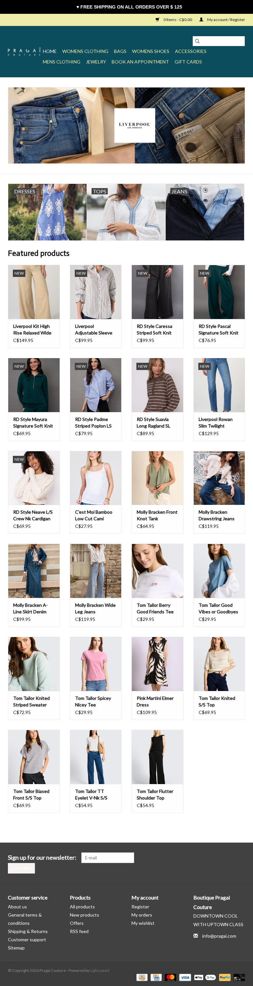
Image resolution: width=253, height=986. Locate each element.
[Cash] (141, 976)
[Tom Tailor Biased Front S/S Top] (34, 757)
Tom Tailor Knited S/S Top (217, 701)
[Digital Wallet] (204, 976)
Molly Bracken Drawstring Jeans (217, 515)
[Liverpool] (126, 125)
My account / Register (226, 19)
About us (17, 906)
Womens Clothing (85, 51)
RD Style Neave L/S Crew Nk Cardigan (33, 515)
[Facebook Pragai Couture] (228, 857)
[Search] (197, 41)
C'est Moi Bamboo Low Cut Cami (93, 515)
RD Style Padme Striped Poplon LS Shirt (93, 422)
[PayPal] (224, 976)
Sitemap (16, 947)
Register (140, 906)
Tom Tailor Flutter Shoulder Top (155, 794)
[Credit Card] (155, 976)
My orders (141, 915)
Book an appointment (140, 61)
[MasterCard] (169, 976)
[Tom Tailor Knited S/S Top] (219, 664)
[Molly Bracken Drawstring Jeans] (219, 478)
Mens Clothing (61, 61)
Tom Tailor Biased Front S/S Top (31, 794)
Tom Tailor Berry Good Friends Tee (155, 608)
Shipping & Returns (28, 931)
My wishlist (143, 923)
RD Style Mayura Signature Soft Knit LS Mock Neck (33, 422)
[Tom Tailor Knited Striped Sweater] (34, 664)
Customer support (27, 939)
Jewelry (96, 61)
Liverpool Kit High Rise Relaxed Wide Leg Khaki (32, 329)
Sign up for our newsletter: (42, 857)
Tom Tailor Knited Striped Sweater (31, 701)
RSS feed (79, 931)
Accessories (191, 51)
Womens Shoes (150, 51)
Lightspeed (99, 970)
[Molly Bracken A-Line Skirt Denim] (34, 571)
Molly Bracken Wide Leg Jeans (95, 608)
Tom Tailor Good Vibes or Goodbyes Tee (218, 608)
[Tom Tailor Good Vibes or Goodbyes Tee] (219, 571)
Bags (120, 51)
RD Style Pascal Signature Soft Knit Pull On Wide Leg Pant (219, 329)
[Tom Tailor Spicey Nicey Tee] (96, 664)
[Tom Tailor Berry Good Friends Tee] (157, 571)
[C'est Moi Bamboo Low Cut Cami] (96, 478)
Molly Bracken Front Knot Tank (157, 515)
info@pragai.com (219, 936)
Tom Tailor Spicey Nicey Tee (93, 701)
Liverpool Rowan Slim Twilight (216, 422)
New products (84, 915)
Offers (77, 923)
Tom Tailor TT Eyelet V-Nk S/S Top (91, 794)
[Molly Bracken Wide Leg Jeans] (96, 571)
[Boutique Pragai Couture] (24, 51)
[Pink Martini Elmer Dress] (157, 664)
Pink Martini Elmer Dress (155, 701)
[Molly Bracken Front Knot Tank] (157, 478)
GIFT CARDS (188, 61)
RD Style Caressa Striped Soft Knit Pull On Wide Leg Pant (154, 329)
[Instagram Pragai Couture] (240, 857)
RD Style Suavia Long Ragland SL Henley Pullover (153, 422)
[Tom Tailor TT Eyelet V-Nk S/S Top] (96, 757)
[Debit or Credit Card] (238, 976)
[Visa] (184, 976)
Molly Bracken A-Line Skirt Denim (30, 608)
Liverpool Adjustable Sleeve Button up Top (93, 329)
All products (82, 906)
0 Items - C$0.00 (178, 19)
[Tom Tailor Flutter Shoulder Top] (157, 757)
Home (50, 51)
